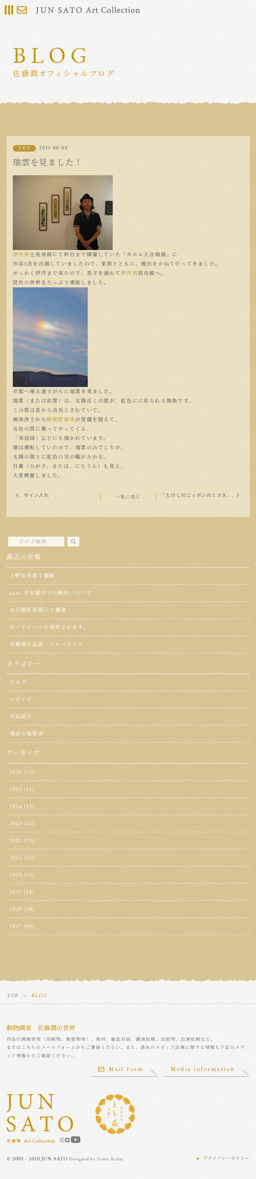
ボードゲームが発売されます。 (49, 627)
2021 (16, 857)
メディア (21, 699)
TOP (13, 995)
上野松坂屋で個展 (32, 576)
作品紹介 (21, 716)
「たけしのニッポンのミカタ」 (196, 495)
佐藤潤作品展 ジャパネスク (47, 644)
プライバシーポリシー (226, 1158)
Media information (203, 1069)
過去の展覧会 (27, 733)
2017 (16, 926)
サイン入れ (36, 495)
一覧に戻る (127, 497)
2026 (16, 772)
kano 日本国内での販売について (51, 593)
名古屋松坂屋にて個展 (38, 610)
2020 (16, 874)
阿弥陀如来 (61, 419)
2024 (16, 806)
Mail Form (126, 1069)
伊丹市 (21, 254)
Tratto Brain (109, 1159)
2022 (16, 840)
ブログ (24, 148)
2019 (16, 892)
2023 (16, 823)
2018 (16, 909)
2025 (16, 789)
